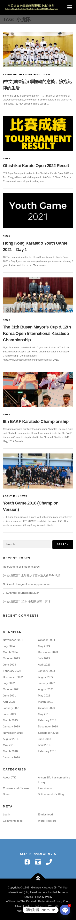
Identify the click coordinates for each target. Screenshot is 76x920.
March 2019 (10, 720)
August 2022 (46, 677)
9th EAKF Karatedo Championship (35, 421)
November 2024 (13, 639)
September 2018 (48, 732)
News (6, 158)
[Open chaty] (65, 910)
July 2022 (9, 683)
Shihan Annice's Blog (51, 794)
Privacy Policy (43, 896)
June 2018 (44, 738)
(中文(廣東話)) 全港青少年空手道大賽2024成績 (31, 575)
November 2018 (13, 732)
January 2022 (46, 683)
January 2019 (11, 726)
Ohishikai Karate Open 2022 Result (36, 165)
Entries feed (45, 814)
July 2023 (44, 658)
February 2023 (12, 670)
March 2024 (10, 652)
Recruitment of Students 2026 (21, 566)
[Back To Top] (38, 879)
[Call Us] (49, 862)
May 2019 (44, 714)
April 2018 (44, 745)
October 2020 (46, 708)
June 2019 (9, 714)
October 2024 (46, 639)
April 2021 (9, 701)
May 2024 (44, 646)
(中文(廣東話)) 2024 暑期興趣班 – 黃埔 (26, 601)
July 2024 (9, 646)
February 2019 (47, 720)
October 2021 (11, 689)
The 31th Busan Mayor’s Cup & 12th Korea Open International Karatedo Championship (37, 333)
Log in (7, 814)
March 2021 (45, 701)
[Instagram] (38, 862)
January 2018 (11, 757)
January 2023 (46, 670)
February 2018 (47, 751)
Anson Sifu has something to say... (28, 74)
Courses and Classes (16, 788)
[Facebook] (27, 862)
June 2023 (9, 664)
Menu (69, 7)
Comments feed (13, 820)
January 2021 (11, 708)
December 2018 (48, 726)
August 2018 (11, 738)
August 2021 (46, 689)
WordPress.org (47, 820)
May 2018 (9, 745)
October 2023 (11, 658)
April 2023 (44, 664)
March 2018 (10, 751)
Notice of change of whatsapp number (26, 584)
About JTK (10, 496)
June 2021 (9, 695)
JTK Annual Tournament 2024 (21, 592)
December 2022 (13, 677)
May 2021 (44, 695)
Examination (45, 788)
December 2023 (48, 652)
